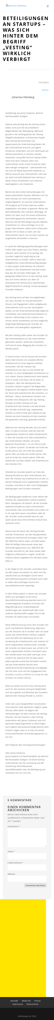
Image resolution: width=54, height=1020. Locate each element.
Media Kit (26, 1000)
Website (11, 874)
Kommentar (14, 826)
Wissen (45, 90)
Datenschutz (32, 1004)
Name (11, 851)
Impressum (17, 1004)
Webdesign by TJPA (27, 1016)
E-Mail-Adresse (15, 862)
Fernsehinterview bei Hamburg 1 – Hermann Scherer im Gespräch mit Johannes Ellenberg (19, 950)
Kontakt (14, 1000)
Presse (37, 1000)
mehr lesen (14, 933)
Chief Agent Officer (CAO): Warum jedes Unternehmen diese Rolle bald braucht (21, 925)
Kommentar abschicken (35, 885)
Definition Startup (15, 974)
